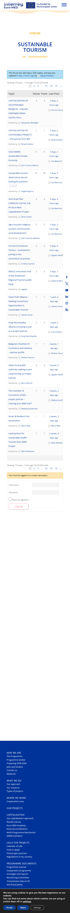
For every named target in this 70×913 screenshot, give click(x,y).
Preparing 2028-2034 (16, 763)
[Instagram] (66, 303)
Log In (19, 506)
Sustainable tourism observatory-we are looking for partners (18, 177)
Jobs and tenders (15, 767)
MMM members (14, 836)
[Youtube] (66, 290)
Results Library (14, 822)
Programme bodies (16, 759)
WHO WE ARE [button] (14, 752)
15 (56, 85)
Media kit (11, 774)
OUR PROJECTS (15, 808)
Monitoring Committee (18, 877)
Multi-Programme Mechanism (21, 832)
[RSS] (66, 309)
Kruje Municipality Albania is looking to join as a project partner (20, 326)
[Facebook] (66, 277)
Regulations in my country (19, 856)
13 (46, 85)
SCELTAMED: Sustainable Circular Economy (18, 156)
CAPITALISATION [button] (15, 814)
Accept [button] (9, 907)
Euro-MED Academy (16, 825)
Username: (14, 485)
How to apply (13, 849)
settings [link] (27, 901)
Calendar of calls (14, 846)
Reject (23, 907)
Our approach (13, 784)
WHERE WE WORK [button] (16, 797)
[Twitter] (66, 283)
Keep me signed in (20, 499)
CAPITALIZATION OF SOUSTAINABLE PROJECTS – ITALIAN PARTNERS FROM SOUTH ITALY (18, 109)
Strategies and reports (17, 874)
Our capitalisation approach (20, 818)
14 (51, 85)
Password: (13, 492)
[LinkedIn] (66, 296)
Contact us (12, 770)
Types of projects (15, 791)
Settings (37, 907)
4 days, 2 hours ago (25, 75)
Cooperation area (15, 801)
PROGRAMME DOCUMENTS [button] (21, 863)
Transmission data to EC (18, 881)
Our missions (13, 787)
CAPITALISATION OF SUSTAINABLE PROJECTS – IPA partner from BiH (20, 134)
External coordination (17, 829)
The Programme (14, 756)
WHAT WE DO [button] (14, 780)
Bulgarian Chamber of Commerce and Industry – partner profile (20, 348)
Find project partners (17, 853)
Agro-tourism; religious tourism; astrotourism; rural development (19, 228)
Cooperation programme (19, 870)
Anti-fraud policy (15, 884)
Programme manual (16, 867)
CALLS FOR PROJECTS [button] (18, 842)
